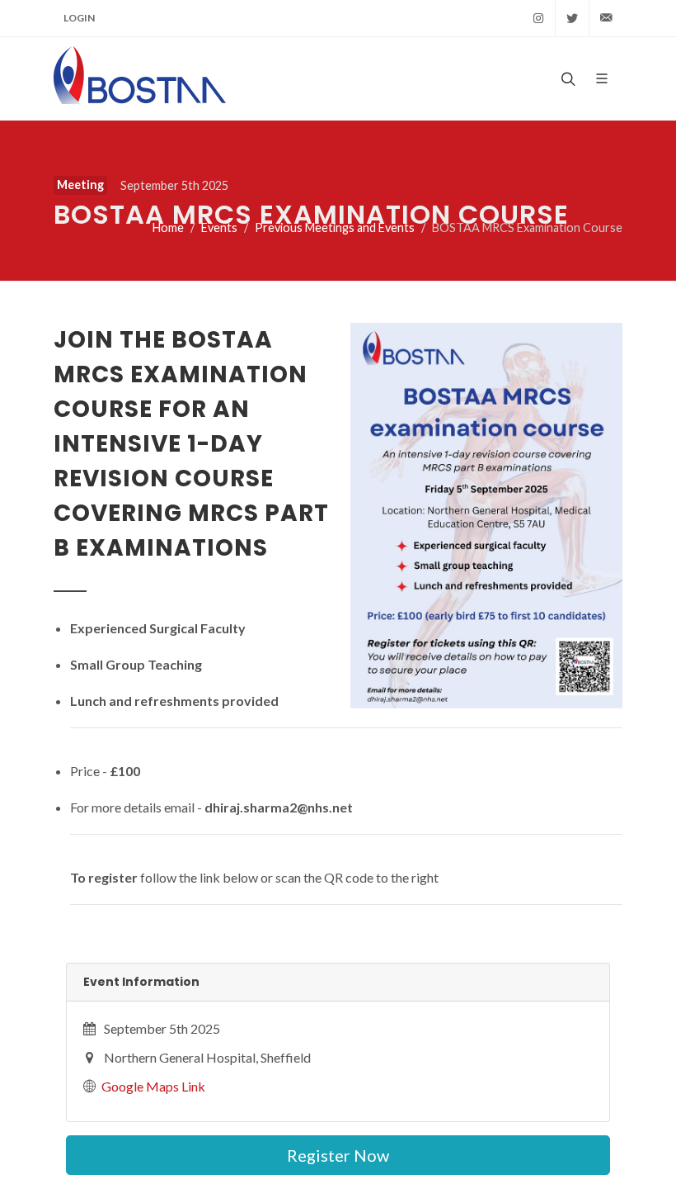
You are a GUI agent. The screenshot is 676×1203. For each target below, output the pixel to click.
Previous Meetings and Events (335, 227)
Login (79, 18)
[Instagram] (538, 18)
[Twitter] (572, 18)
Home (168, 227)
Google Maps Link (153, 1086)
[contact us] (605, 18)
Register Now (338, 1155)
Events (219, 227)
